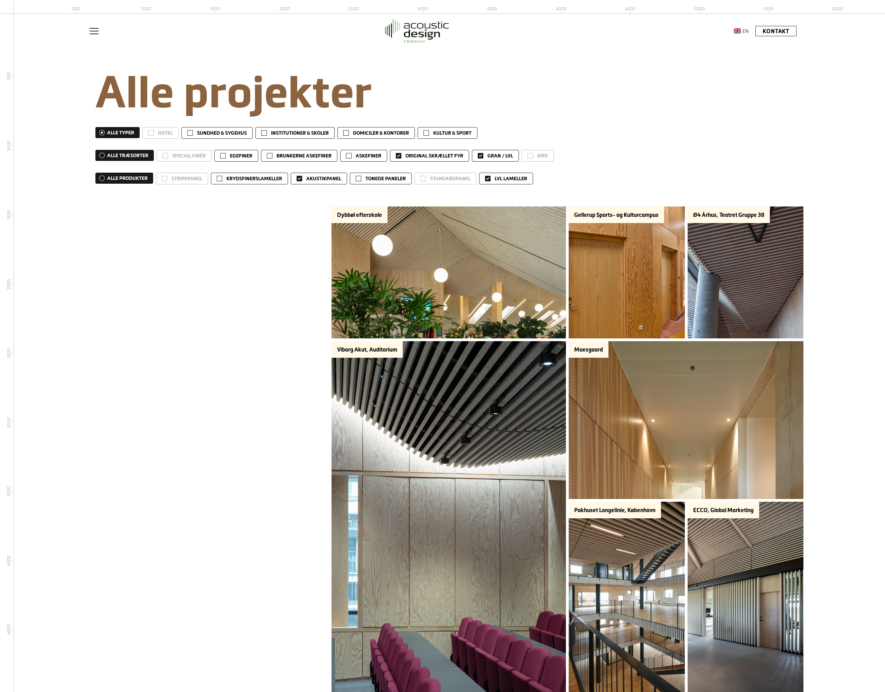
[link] (160, 133)
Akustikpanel (323, 178)
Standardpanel (450, 178)
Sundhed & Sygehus (222, 133)
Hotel (165, 133)
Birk (542, 156)
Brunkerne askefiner (304, 156)
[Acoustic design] (417, 31)
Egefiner (241, 156)
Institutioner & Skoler (300, 133)
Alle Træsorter (127, 155)
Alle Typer (120, 132)
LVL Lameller (511, 178)
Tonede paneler (385, 178)
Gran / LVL (500, 156)
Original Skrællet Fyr (434, 156)
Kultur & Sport (452, 133)
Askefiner (368, 156)
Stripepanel (186, 178)
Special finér (189, 156)
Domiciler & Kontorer (381, 133)
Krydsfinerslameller (254, 178)
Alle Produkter (127, 178)
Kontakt (776, 31)
